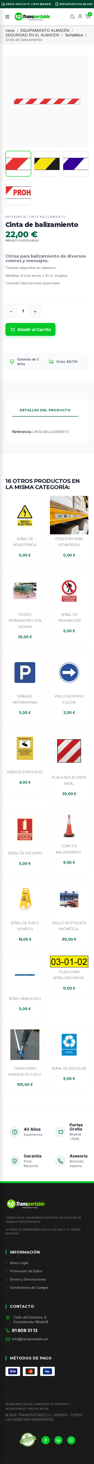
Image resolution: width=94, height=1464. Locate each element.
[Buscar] (72, 16)
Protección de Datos (26, 1271)
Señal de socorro (25, 853)
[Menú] (7, 16)
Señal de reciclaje (69, 1068)
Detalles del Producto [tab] (45, 410)
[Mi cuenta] (80, 17)
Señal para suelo (25, 999)
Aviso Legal (19, 1263)
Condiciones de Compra (29, 1287)
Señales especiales (25, 772)
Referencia (21, 431)
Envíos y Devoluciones (28, 1279)
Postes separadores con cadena (25, 621)
